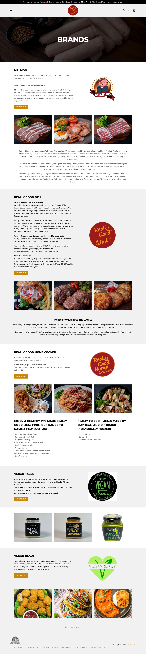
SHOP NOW (21, 107)
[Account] (128, 10)
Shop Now (21, 499)
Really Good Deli (130, 645)
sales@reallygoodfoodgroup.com (31, 251)
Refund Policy (66, 647)
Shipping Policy (81, 647)
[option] (73, 39)
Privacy (55, 647)
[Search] (123, 10)
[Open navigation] (11, 10)
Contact (45, 647)
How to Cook (33, 647)
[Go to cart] (134, 10)
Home (12, 647)
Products (22, 647)
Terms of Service (98, 647)
